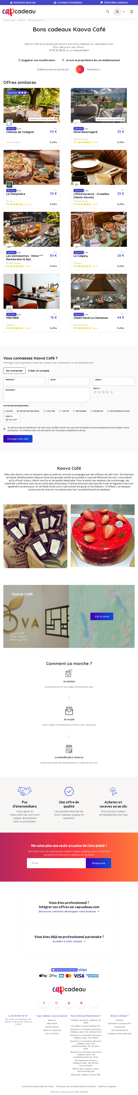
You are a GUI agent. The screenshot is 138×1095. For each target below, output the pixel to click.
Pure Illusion (81, 1091)
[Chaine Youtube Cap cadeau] (69, 1003)
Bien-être (52, 1023)
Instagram (81, 411)
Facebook (98, 411)
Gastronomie (9, 20)
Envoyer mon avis (18, 438)
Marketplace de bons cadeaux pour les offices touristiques (86, 1063)
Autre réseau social (120, 411)
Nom (52, 380)
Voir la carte (102, 616)
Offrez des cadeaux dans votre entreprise (86, 1070)
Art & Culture (52, 1033)
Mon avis (10, 390)
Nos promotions (119, 1030)
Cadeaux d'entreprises (120, 1033)
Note (96, 388)
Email (97, 380)
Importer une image (29, 411)
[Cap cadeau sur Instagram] (56, 1003)
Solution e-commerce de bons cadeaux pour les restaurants (86, 1030)
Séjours (52, 1020)
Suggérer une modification (38, 60)
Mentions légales (107, 1086)
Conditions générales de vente (38, 1086)
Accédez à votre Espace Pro (85, 1026)
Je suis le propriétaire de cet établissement (93, 60)
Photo (9, 416)
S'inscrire (98, 863)
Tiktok (65, 411)
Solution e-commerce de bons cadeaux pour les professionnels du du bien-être (85, 1045)
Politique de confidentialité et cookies (76, 1086)
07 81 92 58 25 (57, 50)
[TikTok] (94, 1003)
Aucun (9, 411)
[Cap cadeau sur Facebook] (44, 1003)
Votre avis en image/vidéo (16, 406)
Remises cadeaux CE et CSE (85, 1074)
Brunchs (22, 20)
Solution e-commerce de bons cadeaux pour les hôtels (85, 1036)
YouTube (50, 411)
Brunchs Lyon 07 (36, 20)
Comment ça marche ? (119, 1023)
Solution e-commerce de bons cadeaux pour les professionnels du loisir (85, 1054)
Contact (120, 1020)
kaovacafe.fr (81, 50)
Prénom (9, 380)
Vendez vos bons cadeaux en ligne (86, 1021)
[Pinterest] (81, 1003)
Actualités (119, 1026)
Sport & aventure (52, 1030)
